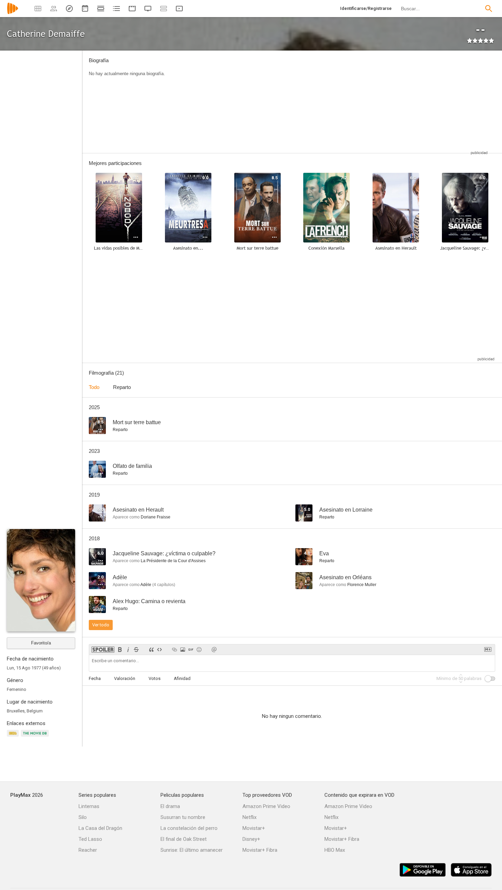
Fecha (95, 678)
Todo (94, 387)
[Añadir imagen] (183, 649)
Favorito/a (41, 642)
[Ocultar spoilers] (103, 649)
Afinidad (182, 678)
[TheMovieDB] (36, 737)
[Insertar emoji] (199, 649)
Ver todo (100, 624)
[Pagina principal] (12, 12)
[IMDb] (14, 737)
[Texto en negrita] (120, 649)
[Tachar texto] (136, 649)
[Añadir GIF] (191, 649)
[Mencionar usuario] (214, 649)
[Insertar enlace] (174, 649)
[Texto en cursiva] (128, 649)
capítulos (164, 584)
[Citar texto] (151, 649)
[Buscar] (489, 8)
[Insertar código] (159, 649)
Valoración (124, 678)
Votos (155, 678)
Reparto (122, 387)
